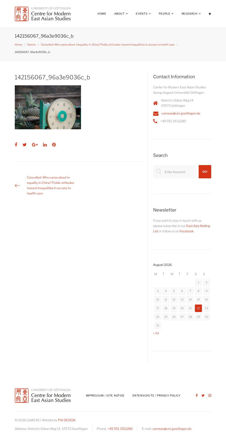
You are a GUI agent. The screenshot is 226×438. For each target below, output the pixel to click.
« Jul (156, 333)
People (164, 13)
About (119, 13)
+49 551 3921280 (120, 428)
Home (102, 13)
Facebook (187, 231)
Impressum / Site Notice (105, 395)
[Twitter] (203, 395)
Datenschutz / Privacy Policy (156, 395)
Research (190, 13)
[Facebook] (197, 395)
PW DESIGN (66, 420)
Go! (204, 171)
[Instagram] (209, 395)
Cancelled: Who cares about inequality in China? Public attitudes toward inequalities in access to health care (108, 44)
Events (141, 13)
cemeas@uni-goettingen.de (180, 113)
